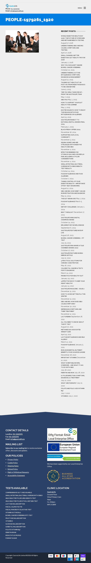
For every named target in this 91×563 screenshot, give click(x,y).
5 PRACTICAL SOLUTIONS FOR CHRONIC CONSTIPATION (71, 262)
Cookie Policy (13, 463)
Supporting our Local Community (70, 136)
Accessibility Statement (16, 475)
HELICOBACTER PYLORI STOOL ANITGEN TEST (22, 501)
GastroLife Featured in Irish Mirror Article (72, 254)
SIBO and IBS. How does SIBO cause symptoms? (71, 303)
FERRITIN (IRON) (11, 532)
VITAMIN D (9, 521)
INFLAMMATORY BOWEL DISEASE (72, 225)
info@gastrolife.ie (16, 11)
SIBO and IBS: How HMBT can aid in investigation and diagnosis (73, 192)
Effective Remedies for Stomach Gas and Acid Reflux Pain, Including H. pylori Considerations (72, 155)
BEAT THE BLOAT (67, 212)
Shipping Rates (13, 466)
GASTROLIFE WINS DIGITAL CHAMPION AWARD (70, 219)
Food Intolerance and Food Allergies (72, 175)
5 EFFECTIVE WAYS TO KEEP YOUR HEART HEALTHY (73, 282)
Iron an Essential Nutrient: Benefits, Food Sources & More (73, 351)
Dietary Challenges (68, 207)
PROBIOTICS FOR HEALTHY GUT (72, 276)
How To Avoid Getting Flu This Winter (73, 295)
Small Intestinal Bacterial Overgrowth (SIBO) (24, 495)
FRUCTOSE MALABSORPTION (16, 518)
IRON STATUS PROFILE (13, 535)
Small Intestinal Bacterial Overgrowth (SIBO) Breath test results (72, 166)
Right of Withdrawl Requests (18, 472)
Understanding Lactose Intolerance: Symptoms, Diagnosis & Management (71, 75)
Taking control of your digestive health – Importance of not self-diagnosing (73, 184)
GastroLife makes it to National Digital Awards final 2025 (73, 122)
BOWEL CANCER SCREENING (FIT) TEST (19, 515)
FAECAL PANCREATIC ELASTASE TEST (19, 509)
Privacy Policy (13, 459)
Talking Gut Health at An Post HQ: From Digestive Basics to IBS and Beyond (73, 85)
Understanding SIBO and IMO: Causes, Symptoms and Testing (72, 48)
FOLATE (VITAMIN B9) (13, 529)
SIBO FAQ (64, 100)
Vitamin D (64, 396)
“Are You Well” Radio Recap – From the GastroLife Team (72, 93)
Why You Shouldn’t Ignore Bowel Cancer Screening (71, 66)
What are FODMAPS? (69, 383)
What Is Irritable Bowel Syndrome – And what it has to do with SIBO (72, 365)
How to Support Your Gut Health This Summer (71, 104)
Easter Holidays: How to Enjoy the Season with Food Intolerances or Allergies (73, 112)
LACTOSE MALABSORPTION (15, 504)
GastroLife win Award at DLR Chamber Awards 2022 (72, 247)
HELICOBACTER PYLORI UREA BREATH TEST (21, 498)
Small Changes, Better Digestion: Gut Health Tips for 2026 (73, 58)
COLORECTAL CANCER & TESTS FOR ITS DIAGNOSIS (72, 269)
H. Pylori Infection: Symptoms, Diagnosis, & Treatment (73, 377)
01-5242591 (15, 9)
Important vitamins (69, 357)
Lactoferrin (66, 316)
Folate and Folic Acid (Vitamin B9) (72, 390)
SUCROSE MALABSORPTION (15, 524)
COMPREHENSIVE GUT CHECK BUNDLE (19, 492)
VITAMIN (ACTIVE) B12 (13, 512)
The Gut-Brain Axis (68, 198)
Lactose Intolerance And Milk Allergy (73, 338)
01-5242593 (14, 437)
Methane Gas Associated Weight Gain (71, 331)
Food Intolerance (68, 201)
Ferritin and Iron (67, 373)
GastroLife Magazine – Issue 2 (72, 289)
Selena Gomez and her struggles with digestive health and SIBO (71, 145)
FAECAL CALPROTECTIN (14, 507)
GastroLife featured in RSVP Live (72, 232)
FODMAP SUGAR (11, 538)
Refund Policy (13, 469)
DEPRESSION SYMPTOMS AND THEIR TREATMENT (71, 310)
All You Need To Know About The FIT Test (72, 323)
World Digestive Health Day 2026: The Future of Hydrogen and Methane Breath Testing (73, 38)
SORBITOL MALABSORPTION (15, 527)
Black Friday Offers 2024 (70, 129)
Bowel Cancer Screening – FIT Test (72, 239)
